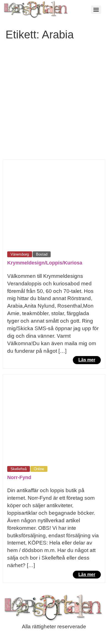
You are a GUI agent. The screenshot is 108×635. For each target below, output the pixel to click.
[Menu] (96, 10)
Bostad (41, 254)
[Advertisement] (54, 102)
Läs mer (86, 359)
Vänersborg (20, 254)
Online (39, 469)
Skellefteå (19, 469)
